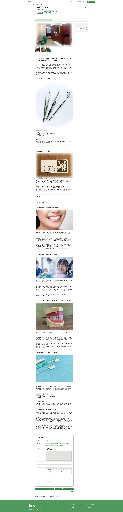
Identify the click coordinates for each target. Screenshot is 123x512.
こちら (51, 496)
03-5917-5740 (48, 477)
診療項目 (61, 19)
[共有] (84, 7)
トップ (44, 19)
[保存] (85, 7)
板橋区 (37, 4)
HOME (29, 4)
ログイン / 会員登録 (91, 1)
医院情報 (79, 19)
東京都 (33, 4)
